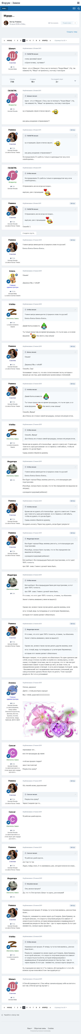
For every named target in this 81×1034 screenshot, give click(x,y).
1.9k (13, 109)
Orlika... (23, 24)
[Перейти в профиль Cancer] (12, 753)
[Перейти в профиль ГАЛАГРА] (12, 98)
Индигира (12, 461)
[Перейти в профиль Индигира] (12, 469)
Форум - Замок (11, 2)
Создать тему (72, 32)
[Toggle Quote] (26, 54)
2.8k (13, 764)
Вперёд (45, 40)
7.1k (13, 67)
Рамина (18, 22)
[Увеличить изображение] (55, 111)
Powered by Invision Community (40, 1031)
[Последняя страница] (50, 40)
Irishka (12, 304)
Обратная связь (40, 1028)
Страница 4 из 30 (60, 40)
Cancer (12, 745)
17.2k (13, 148)
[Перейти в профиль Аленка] (12, 690)
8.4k (13, 703)
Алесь (12, 271)
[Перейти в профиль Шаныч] (12, 56)
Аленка (12, 683)
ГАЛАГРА (12, 91)
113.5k (13, 291)
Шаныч (12, 48)
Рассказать (54, 23)
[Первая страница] (4, 40)
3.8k (13, 480)
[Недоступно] (50, 719)
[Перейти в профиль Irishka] (12, 311)
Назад (9, 40)
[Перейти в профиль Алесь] (12, 278)
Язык (29, 1028)
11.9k (13, 322)
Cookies (51, 1028)
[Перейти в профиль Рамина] (6, 23)
